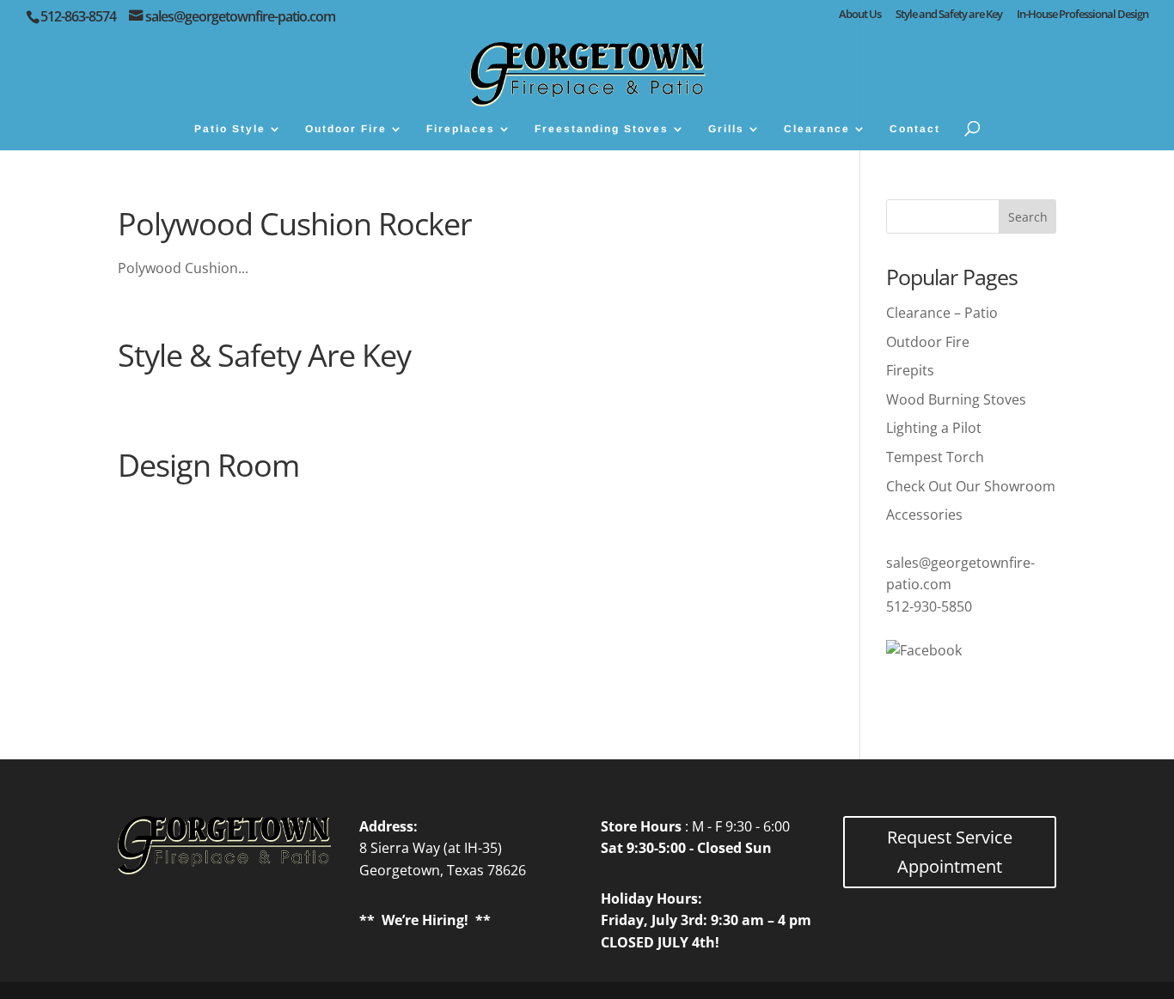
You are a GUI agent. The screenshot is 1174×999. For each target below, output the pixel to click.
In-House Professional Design (1082, 15)
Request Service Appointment (949, 851)
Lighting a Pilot (933, 427)
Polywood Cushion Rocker (295, 224)
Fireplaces (460, 129)
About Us (860, 15)
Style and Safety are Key (949, 15)
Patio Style (230, 129)
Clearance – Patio (942, 312)
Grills (726, 129)
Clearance (817, 129)
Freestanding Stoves (602, 129)
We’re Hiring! (425, 920)
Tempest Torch (935, 457)
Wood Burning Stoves (956, 399)
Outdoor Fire (346, 129)
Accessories (924, 514)
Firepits (910, 370)
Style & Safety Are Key (264, 355)
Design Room (208, 465)
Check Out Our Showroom (970, 486)
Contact (915, 129)
